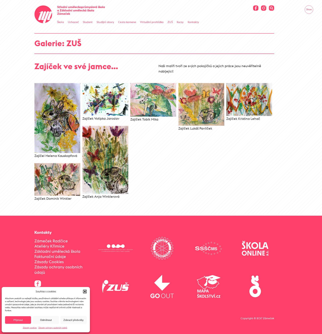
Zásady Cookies (49, 261)
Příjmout (18, 320)
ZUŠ (170, 22)
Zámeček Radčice (51, 240)
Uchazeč (73, 22)
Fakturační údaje (50, 256)
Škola (60, 22)
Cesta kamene (127, 22)
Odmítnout (46, 320)
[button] (85, 291)
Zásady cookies (30, 327)
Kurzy (180, 22)
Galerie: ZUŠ (57, 43)
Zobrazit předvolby (73, 320)
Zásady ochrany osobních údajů (52, 327)
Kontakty (193, 22)
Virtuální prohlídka (152, 22)
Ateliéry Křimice (49, 246)
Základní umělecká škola (57, 251)
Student (88, 22)
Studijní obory (105, 22)
